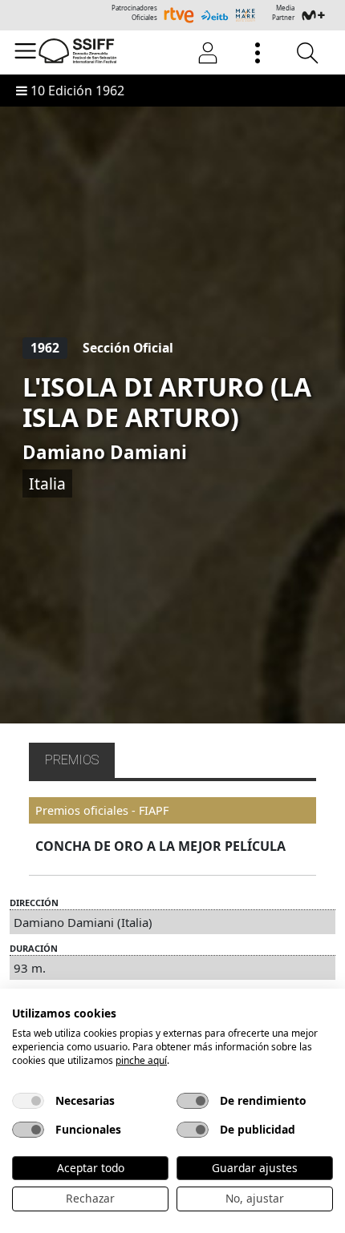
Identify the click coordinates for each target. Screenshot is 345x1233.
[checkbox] (28, 1101)
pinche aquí (141, 1060)
